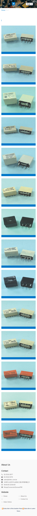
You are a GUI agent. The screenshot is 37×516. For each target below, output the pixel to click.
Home (3, 10)
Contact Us (24, 499)
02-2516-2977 (8, 474)
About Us (5, 464)
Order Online (8, 502)
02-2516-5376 (8, 477)
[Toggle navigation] (13, 3)
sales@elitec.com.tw (10, 479)
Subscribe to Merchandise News (12, 508)
